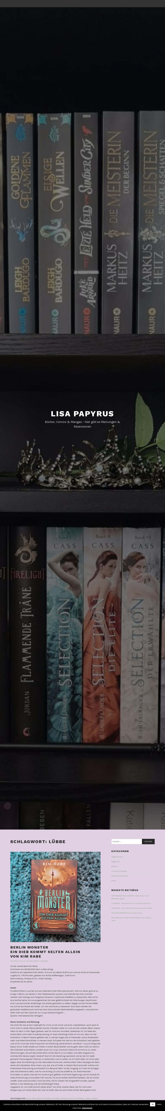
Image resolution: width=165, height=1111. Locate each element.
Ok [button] (153, 1104)
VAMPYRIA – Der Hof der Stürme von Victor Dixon (131, 908)
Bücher (44, 961)
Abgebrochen (117, 857)
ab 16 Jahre (31, 1098)
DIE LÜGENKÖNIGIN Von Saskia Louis (126, 913)
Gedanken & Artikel (119, 876)
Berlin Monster (44, 1098)
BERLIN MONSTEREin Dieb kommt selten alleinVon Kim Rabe (45, 951)
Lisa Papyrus (82, 413)
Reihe (113, 881)
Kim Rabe (78, 1098)
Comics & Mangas (119, 871)
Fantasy (55, 1098)
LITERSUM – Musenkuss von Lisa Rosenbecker (131, 903)
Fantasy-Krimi (66, 1098)
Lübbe (87, 1098)
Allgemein (115, 862)
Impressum (87, 1108)
